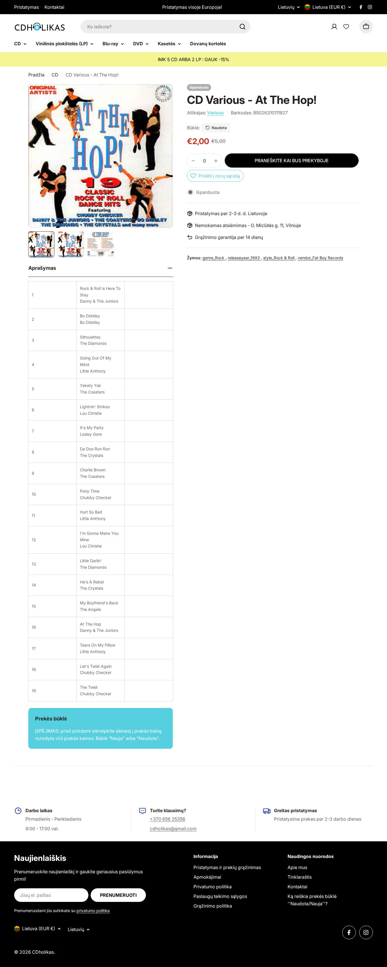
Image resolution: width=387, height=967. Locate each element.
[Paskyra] (341, 26)
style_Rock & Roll (279, 257)
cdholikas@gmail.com (173, 828)
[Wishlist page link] (346, 26)
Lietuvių (286, 7)
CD (55, 75)
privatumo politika (93, 910)
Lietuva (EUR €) (329, 7)
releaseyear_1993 (244, 257)
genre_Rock (214, 257)
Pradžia (36, 75)
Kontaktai (54, 7)
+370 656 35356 (167, 819)
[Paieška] (242, 26)
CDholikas (43, 952)
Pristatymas (26, 7)
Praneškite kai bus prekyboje (292, 160)
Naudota (219, 127)
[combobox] (165, 26)
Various (215, 112)
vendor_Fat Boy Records (320, 257)
